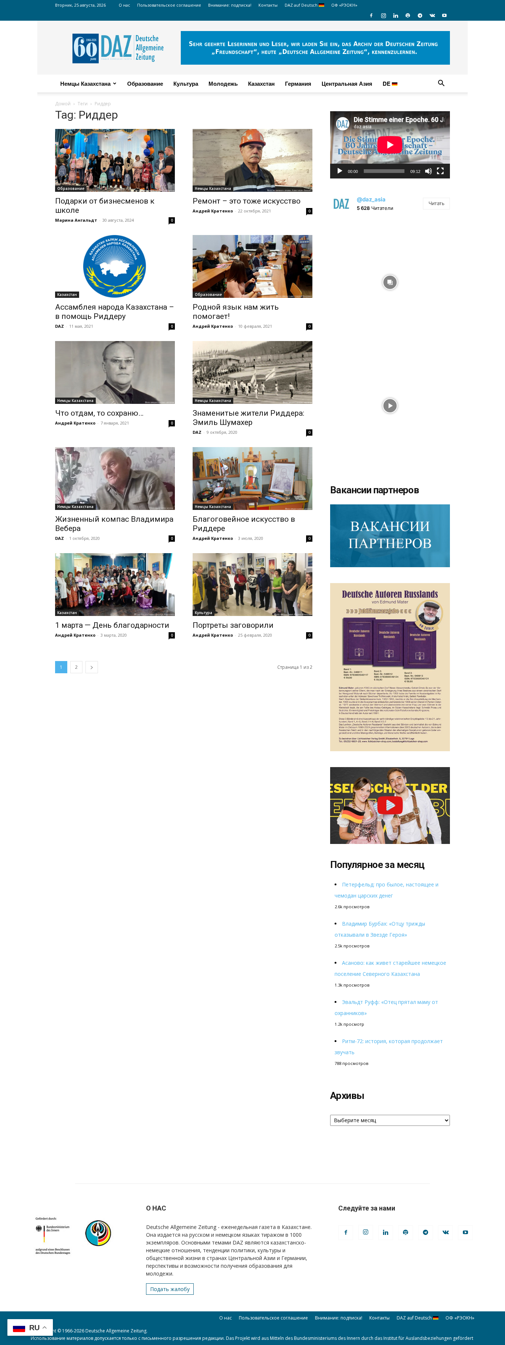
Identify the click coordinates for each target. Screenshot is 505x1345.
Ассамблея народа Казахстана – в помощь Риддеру (114, 312)
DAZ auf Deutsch (302, 5)
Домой (63, 104)
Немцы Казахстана (85, 83)
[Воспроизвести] (339, 171)
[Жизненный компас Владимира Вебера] (115, 478)
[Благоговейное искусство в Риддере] (252, 478)
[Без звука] (428, 171)
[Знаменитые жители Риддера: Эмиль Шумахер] (252, 372)
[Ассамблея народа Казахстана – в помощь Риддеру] (115, 266)
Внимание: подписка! (229, 5)
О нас (124, 5)
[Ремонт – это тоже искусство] (252, 160)
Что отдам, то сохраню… (99, 413)
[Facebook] (371, 15)
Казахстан (261, 83)
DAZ (59, 326)
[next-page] (91, 667)
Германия (298, 83)
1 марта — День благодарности (112, 625)
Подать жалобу (170, 1289)
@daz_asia (371, 199)
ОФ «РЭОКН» (344, 5)
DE (387, 83)
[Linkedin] (395, 15)
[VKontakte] (432, 15)
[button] (441, 84)
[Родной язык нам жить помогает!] (252, 266)
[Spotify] (407, 15)
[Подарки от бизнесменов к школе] (115, 160)
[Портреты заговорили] (252, 584)
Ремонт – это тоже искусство (247, 201)
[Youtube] (444, 15)
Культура (185, 83)
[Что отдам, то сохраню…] (115, 372)
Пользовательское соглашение (169, 5)
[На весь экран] (440, 171)
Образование (145, 83)
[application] (390, 144)
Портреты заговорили (233, 625)
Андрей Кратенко (213, 211)
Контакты (268, 5)
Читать (436, 203)
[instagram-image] (390, 280)
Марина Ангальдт (76, 220)
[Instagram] (383, 15)
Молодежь (223, 83)
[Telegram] (420, 15)
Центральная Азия (347, 83)
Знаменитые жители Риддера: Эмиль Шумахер (248, 418)
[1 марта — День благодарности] (115, 584)
